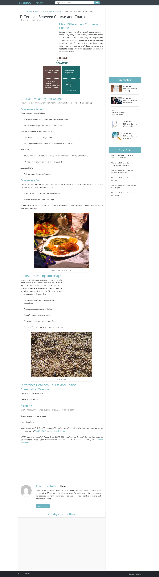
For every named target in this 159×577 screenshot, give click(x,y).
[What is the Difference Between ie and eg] (117, 88)
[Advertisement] (40, 37)
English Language (41, 11)
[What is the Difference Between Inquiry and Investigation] (117, 136)
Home (22, 11)
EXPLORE (39, 3)
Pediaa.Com (33, 574)
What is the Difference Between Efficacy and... (130, 124)
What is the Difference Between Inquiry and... (130, 136)
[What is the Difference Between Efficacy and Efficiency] (117, 124)
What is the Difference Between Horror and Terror (118, 112)
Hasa (33, 20)
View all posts (42, 506)
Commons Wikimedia (58, 431)
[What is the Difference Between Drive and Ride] (117, 100)
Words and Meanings (55, 11)
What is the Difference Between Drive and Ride (130, 100)
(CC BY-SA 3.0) (41, 431)
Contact (131, 574)
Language (29, 11)
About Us (138, 574)
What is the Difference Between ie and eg (130, 88)
